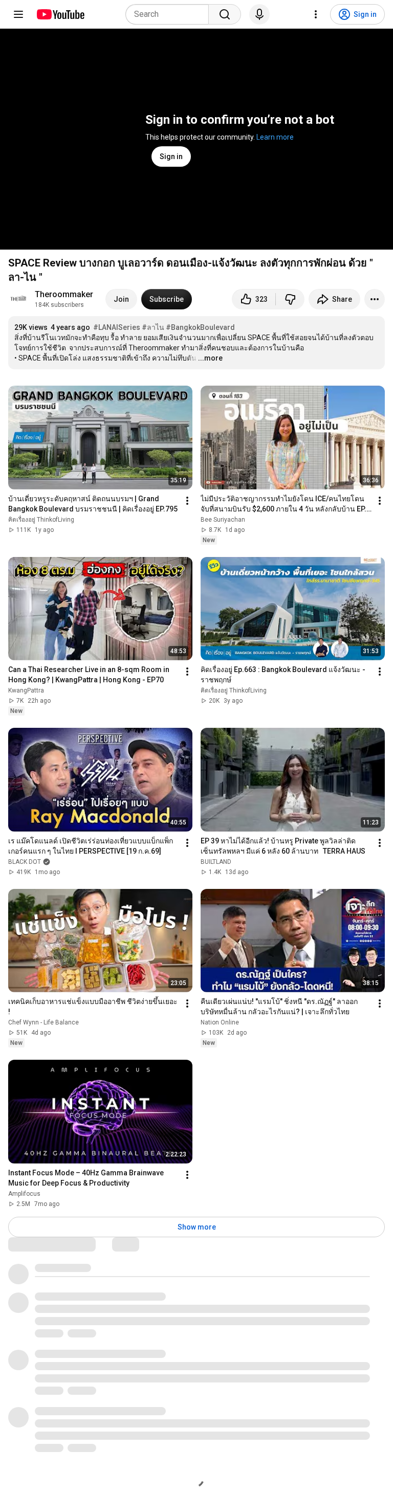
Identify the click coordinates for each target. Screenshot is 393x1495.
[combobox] (170, 14)
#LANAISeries (116, 327)
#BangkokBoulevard (200, 327)
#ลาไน (153, 327)
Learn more (275, 137)
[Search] (224, 14)
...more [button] (210, 358)
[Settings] (316, 14)
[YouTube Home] (60, 14)
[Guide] (18, 14)
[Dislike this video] (290, 299)
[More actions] (374, 299)
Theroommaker (64, 294)
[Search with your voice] (259, 14)
